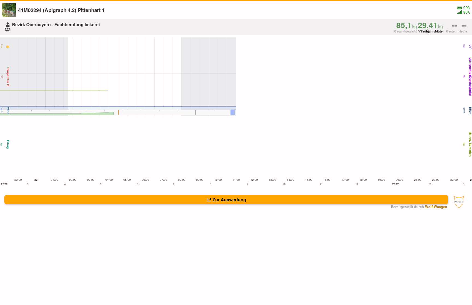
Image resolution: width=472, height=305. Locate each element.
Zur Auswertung (229, 199)
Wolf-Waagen (436, 206)
